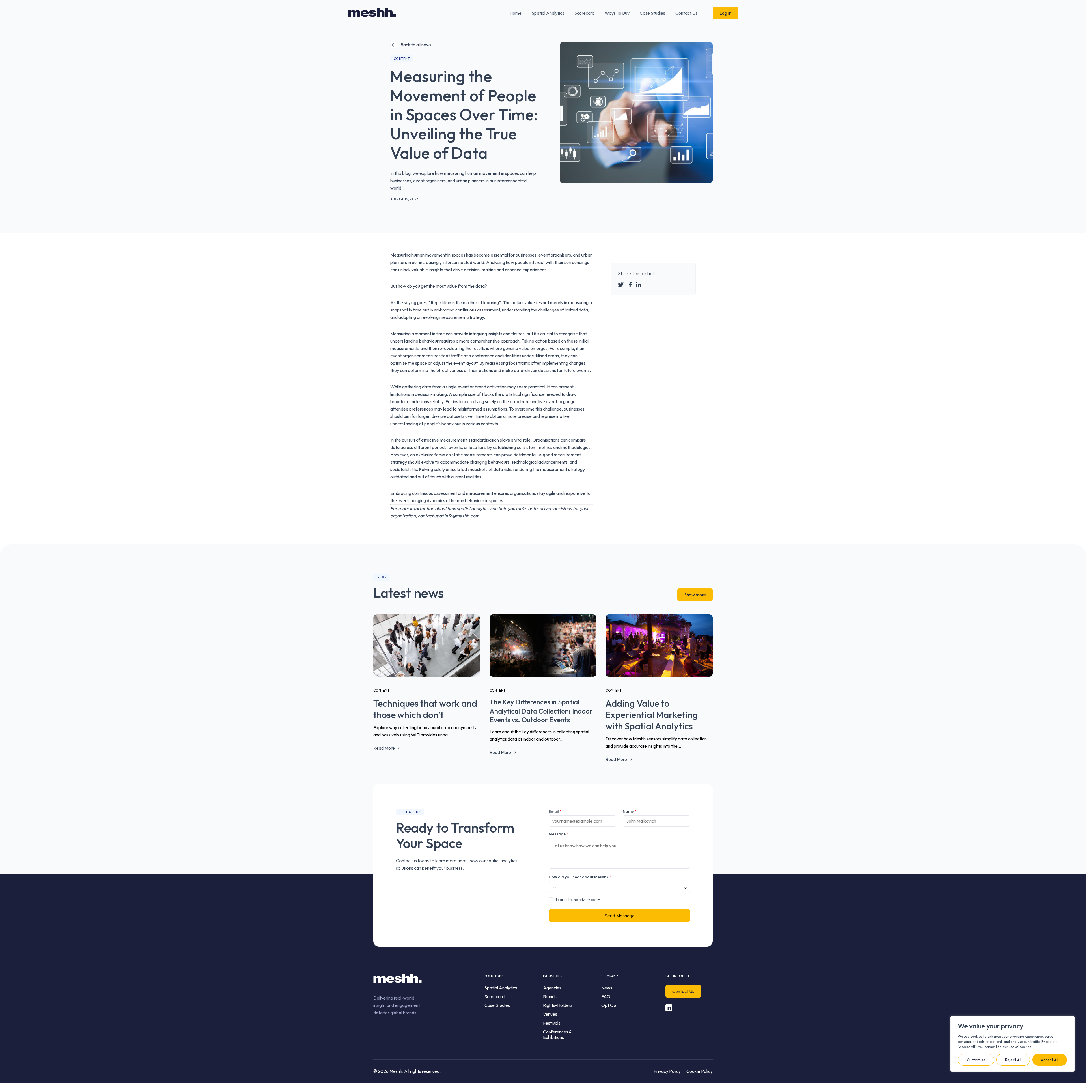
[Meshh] (372, 13)
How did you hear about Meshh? (580, 877)
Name (630, 811)
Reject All (1013, 1059)
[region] (1012, 1044)
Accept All (1049, 1059)
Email (555, 811)
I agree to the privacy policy (578, 899)
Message (559, 834)
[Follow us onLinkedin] (668, 1007)
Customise (976, 1059)
